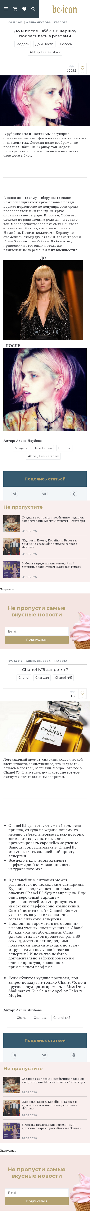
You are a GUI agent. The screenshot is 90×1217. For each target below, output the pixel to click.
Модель (22, 44)
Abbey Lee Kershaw (45, 52)
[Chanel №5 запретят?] (82, 694)
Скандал (42, 678)
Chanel (23, 678)
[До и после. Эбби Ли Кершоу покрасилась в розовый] (82, 68)
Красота (61, 22)
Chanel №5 (63, 678)
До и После (44, 44)
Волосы (66, 44)
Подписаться (36, 640)
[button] (6, 9)
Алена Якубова (38, 22)
